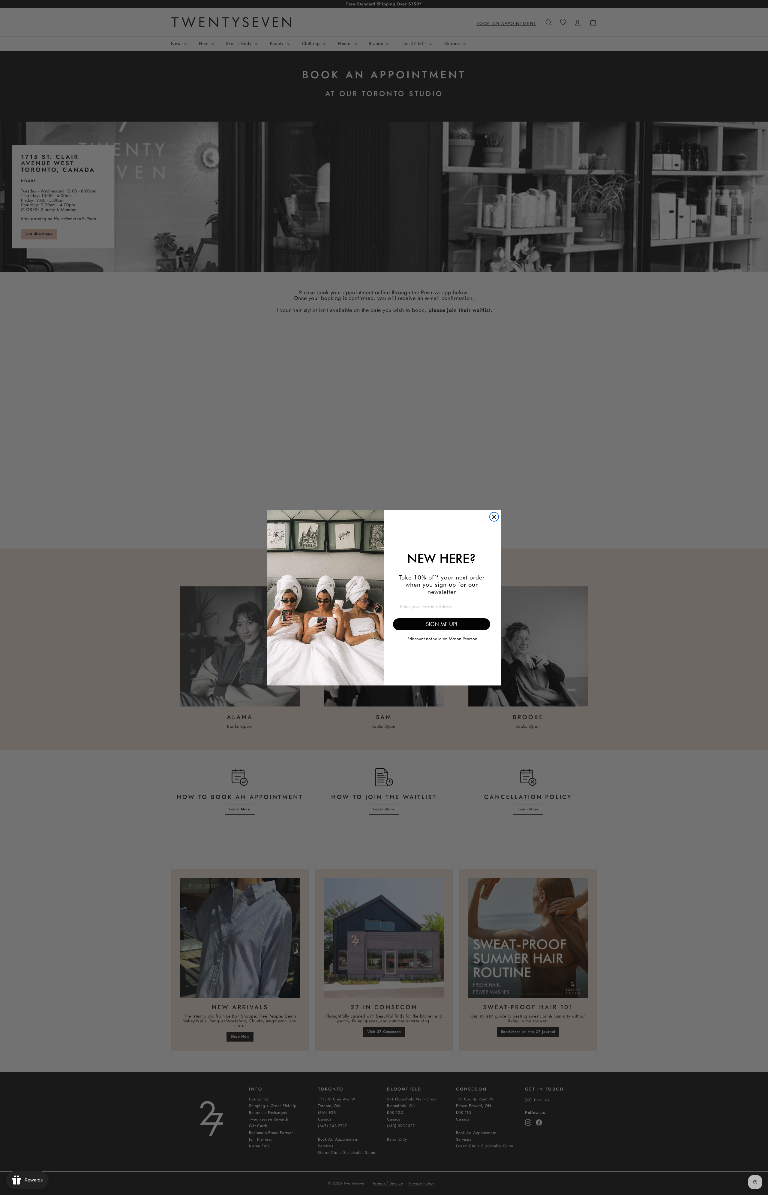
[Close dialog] (494, 516)
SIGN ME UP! (442, 624)
